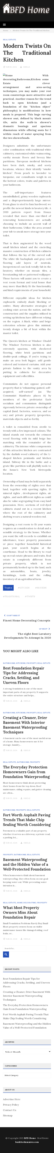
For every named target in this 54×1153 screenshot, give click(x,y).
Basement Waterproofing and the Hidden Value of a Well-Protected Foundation (27, 864)
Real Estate (9, 39)
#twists (30, 596)
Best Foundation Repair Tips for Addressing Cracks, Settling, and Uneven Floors (23, 675)
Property (31, 663)
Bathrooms (9, 663)
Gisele (26, 67)
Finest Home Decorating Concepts (26, 620)
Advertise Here (11, 1099)
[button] (4, 25)
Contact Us (9, 1110)
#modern (40, 587)
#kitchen (24, 587)
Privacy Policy (11, 1104)
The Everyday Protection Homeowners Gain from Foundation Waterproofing (26, 772)
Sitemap (7, 1115)
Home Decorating (26, 902)
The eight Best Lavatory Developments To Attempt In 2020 (27, 635)
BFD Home (30, 1138)
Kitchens (21, 663)
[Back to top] (45, 1144)
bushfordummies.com (27, 1142)
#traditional (11, 596)
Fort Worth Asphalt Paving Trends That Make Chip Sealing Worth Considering (27, 820)
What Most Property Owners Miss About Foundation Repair (21, 912)
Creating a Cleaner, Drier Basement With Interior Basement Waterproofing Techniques (25, 724)
